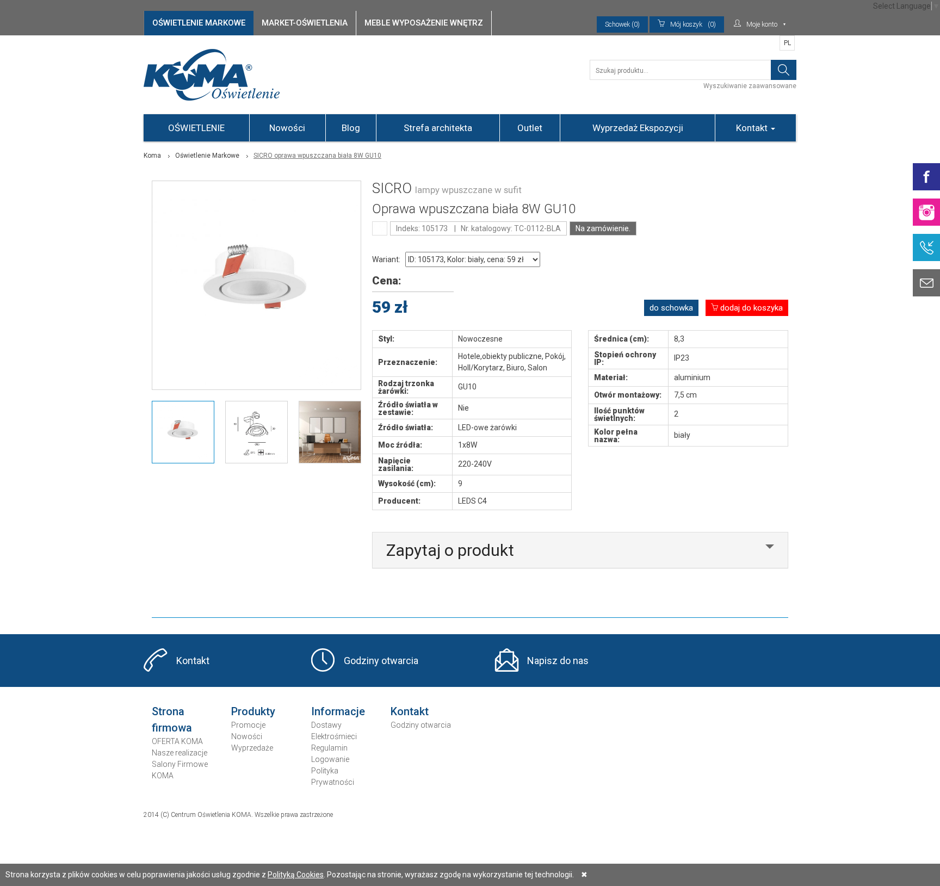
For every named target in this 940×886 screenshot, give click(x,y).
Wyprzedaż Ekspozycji (637, 127)
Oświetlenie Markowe (207, 155)
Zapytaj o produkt (450, 550)
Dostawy (326, 725)
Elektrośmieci (334, 736)
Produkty (253, 711)
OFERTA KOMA (177, 741)
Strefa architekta (438, 127)
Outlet (529, 127)
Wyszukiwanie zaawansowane (749, 86)
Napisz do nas (558, 660)
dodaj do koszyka (750, 308)
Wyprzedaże (252, 748)
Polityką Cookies (296, 874)
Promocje (248, 725)
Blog (351, 127)
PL (787, 43)
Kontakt (753, 127)
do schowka (671, 308)
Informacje (338, 711)
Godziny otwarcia (381, 660)
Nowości (287, 127)
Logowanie (330, 759)
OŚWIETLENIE (196, 127)
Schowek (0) (622, 24)
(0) (693, 24)
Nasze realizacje (179, 752)
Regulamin (329, 748)
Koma (152, 155)
